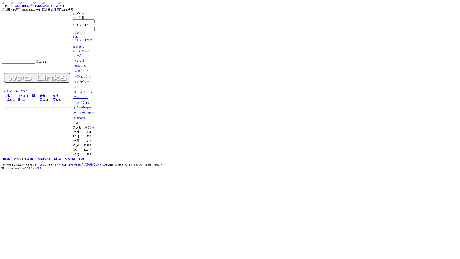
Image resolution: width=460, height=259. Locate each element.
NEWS (15, 6)
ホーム (77, 55)
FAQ (61, 6)
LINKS (37, 6)
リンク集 (79, 60)
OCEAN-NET (32, 168)
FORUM (24, 6)
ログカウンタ (82, 81)
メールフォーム (83, 92)
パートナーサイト (84, 112)
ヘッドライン (82, 102)
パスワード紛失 (83, 40)
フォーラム (80, 97)
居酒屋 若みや (93, 164)
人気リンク (82, 71)
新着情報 (79, 118)
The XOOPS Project (65, 164)
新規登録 (78, 47)
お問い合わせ (82, 107)
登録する (80, 65)
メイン (7, 90)
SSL (75, 36)
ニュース (79, 86)
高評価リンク (83, 76)
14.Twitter (20, 90)
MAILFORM (50, 6)
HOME (6, 6)
